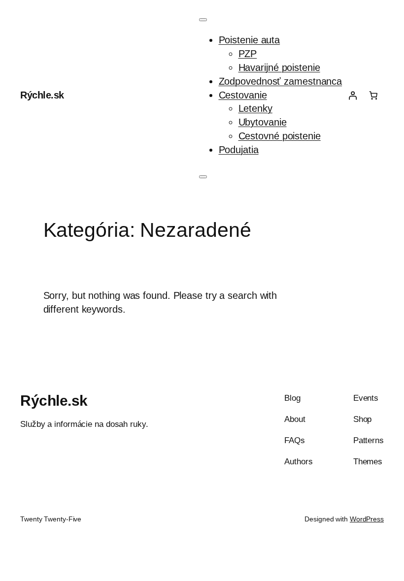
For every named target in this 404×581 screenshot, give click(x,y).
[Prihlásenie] (352, 95)
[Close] (203, 176)
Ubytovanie (262, 122)
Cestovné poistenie (279, 135)
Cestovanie (243, 95)
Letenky (255, 108)
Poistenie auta (249, 39)
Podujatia (239, 149)
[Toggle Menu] (203, 19)
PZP (247, 53)
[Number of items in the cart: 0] (373, 95)
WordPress (367, 519)
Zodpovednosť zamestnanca (280, 81)
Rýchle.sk (42, 95)
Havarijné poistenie (279, 67)
